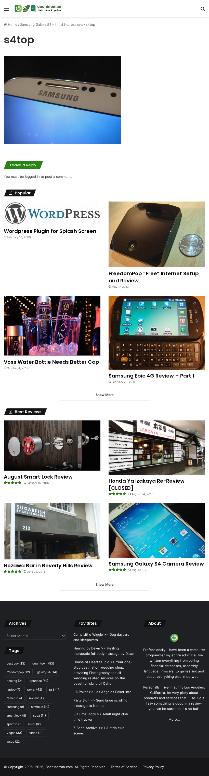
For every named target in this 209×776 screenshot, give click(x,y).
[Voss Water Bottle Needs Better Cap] (52, 326)
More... (174, 719)
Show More (105, 395)
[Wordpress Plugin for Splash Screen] (52, 213)
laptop (13, 689)
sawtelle (40, 707)
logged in (32, 176)
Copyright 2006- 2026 (25, 767)
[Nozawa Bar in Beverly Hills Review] (52, 531)
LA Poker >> (83, 692)
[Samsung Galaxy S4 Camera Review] (157, 530)
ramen (14, 698)
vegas (14, 733)
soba (39, 715)
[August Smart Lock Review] (52, 445)
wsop (14, 741)
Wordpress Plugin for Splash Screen (50, 231)
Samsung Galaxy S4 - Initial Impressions (51, 24)
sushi (35, 724)
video (36, 733)
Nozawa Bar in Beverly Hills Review (48, 565)
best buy (16, 663)
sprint (14, 724)
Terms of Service (124, 767)
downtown (43, 663)
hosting (14, 681)
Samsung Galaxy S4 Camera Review (156, 563)
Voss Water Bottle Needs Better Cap (51, 362)
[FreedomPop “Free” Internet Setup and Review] (157, 234)
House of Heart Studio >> (94, 662)
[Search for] (202, 10)
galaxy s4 (47, 672)
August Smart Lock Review (38, 476)
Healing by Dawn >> (89, 648)
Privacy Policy (153, 767)
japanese (38, 681)
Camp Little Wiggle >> (91, 634)
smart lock (16, 715)
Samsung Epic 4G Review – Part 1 (151, 375)
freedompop (18, 672)
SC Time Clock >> (87, 714)
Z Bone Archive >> (88, 728)
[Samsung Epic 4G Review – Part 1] (157, 333)
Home (12, 24)
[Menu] (6, 10)
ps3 (54, 689)
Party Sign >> (84, 700)
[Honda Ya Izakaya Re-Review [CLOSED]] (157, 447)
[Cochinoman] (38, 8)
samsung (15, 707)
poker (34, 689)
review (37, 698)
